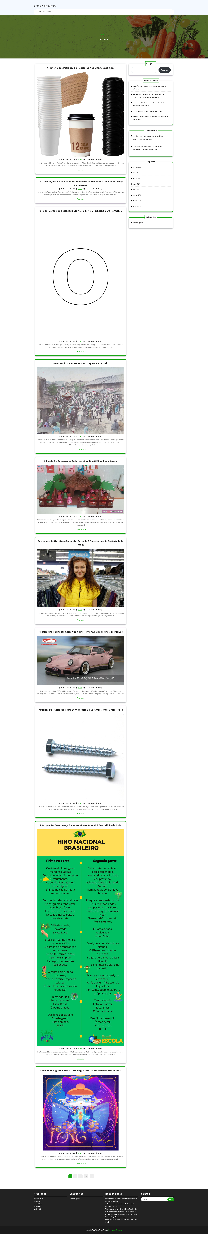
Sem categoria (138, 223)
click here (136, 136)
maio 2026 (136, 184)
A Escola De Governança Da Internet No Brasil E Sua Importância (80, 460)
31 (86, 1176)
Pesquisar (150, 63)
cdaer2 (80, 160)
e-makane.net (45, 5)
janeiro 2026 (137, 206)
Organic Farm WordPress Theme (104, 1230)
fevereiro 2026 (138, 201)
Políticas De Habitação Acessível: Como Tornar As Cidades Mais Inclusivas (81, 631)
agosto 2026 (137, 167)
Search (170, 1199)
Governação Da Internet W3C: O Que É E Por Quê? (80, 363)
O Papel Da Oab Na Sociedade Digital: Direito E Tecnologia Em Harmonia (80, 210)
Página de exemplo (46, 11)
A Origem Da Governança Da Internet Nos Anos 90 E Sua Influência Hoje (80, 825)
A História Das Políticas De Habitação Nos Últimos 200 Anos (81, 67)
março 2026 (137, 195)
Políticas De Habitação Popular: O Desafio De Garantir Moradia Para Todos (80, 709)
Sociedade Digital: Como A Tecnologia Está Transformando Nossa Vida (80, 1070)
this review (137, 146)
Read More (80, 170)
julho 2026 (136, 173)
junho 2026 (136, 178)
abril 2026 (136, 190)
